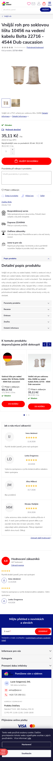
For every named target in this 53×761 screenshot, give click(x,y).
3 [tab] (28, 415)
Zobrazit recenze (17, 565)
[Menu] (49, 3)
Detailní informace (19, 116)
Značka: (7, 202)
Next (49, 344)
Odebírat (43, 631)
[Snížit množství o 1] (12, 153)
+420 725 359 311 (17, 694)
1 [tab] (24, 415)
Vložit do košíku (28, 161)
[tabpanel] (13, 380)
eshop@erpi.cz (15, 690)
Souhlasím (26, 753)
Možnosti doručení (13, 129)
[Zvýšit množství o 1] (12, 149)
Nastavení (26, 744)
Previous (45, 344)
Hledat (45, 9)
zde (29, 738)
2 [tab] (26, 415)
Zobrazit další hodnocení (40, 538)
